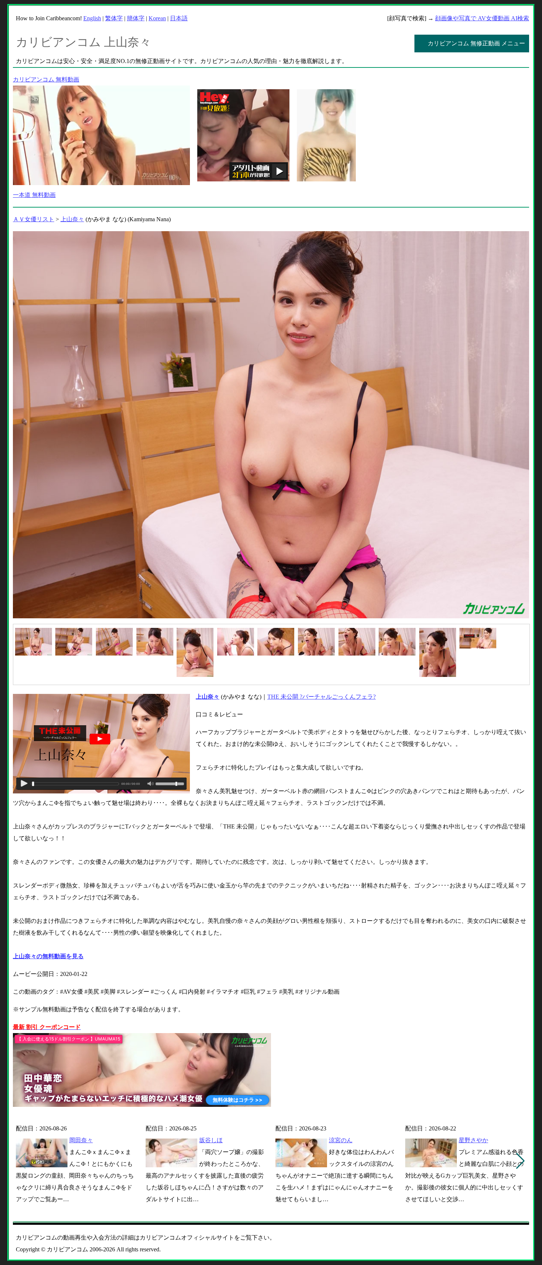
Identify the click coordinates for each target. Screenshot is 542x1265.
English (92, 18)
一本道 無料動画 (34, 195)
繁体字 (114, 18)
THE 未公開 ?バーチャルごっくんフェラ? (321, 697)
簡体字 (136, 18)
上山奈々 (72, 219)
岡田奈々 (81, 1140)
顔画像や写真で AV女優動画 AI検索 (482, 18)
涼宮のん (340, 1140)
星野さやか (473, 1140)
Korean (157, 18)
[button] (520, 1161)
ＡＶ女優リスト (33, 219)
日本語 (179, 18)
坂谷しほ (211, 1140)
